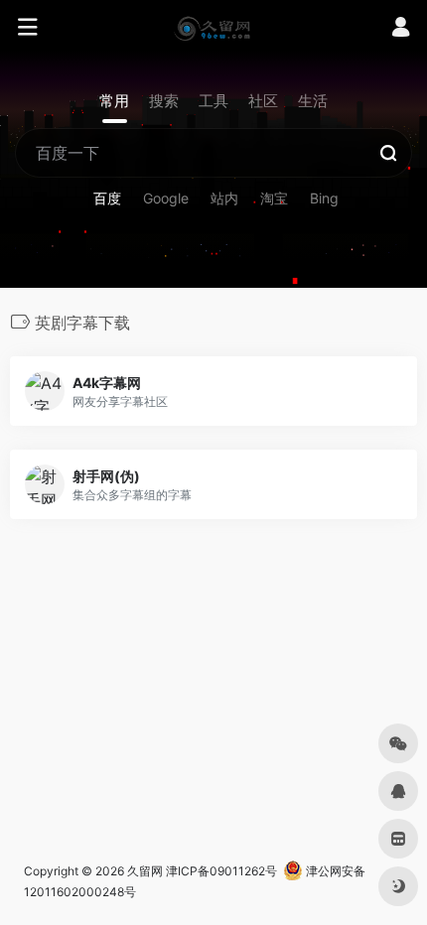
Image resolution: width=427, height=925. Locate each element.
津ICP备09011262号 (221, 870)
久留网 (145, 870)
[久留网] (213, 28)
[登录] (400, 29)
